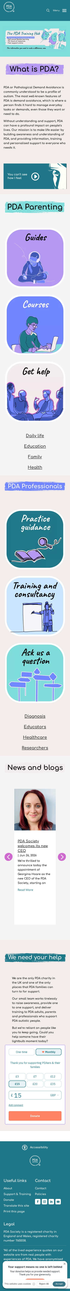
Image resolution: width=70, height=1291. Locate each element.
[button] (48, 10)
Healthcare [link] (35, 737)
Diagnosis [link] (34, 716)
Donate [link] (9, 1200)
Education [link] (35, 446)
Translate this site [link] (16, 1205)
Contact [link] (40, 1188)
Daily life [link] (35, 436)
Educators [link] (35, 727)
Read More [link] (25, 890)
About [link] (8, 1188)
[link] (9, 18)
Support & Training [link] (17, 1194)
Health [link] (35, 467)
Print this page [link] (14, 1211)
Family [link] (35, 457)
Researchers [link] (35, 748)
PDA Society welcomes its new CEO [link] (33, 846)
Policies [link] (40, 1194)
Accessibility (39, 1147)
